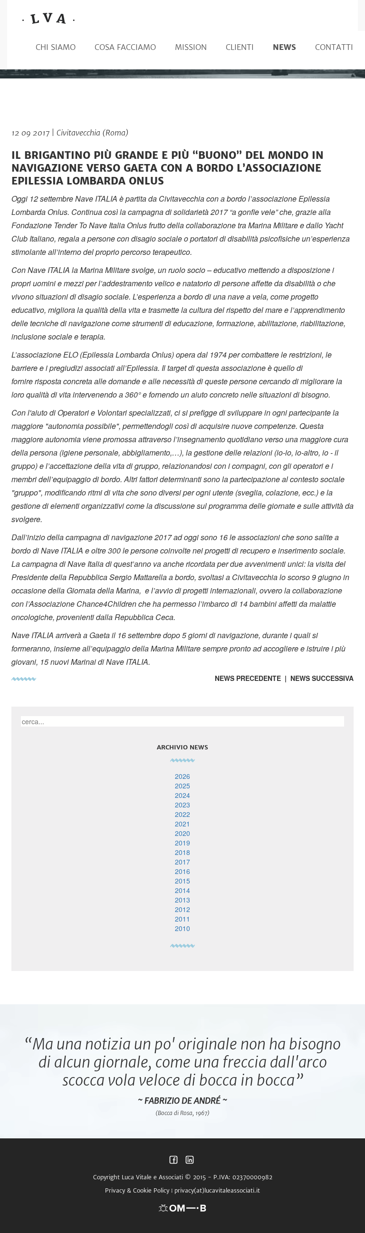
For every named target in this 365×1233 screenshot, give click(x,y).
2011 (182, 918)
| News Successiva (317, 678)
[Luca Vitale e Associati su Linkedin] (189, 1162)
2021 (182, 823)
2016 (182, 871)
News (284, 47)
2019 (182, 842)
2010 (182, 928)
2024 (182, 795)
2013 (182, 899)
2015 (182, 880)
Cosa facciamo (125, 47)
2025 (182, 785)
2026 (182, 776)
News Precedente (248, 678)
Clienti (240, 47)
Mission (191, 47)
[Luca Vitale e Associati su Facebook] (173, 1162)
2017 (182, 861)
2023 (182, 804)
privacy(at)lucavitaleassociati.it (217, 1190)
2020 (182, 833)
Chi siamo (56, 47)
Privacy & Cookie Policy (137, 1190)
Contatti (334, 47)
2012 (182, 909)
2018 (182, 852)
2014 (182, 890)
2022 (182, 814)
